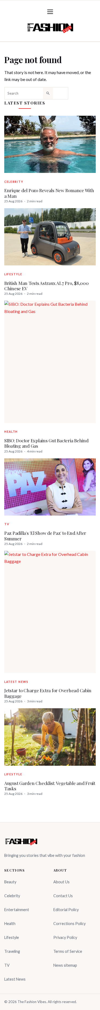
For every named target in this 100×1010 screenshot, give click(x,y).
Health (11, 431)
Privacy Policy (65, 937)
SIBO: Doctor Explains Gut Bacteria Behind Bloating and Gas (46, 443)
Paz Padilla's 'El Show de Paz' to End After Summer (45, 535)
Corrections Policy (69, 923)
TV (6, 524)
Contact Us (63, 895)
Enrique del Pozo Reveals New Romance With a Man (49, 193)
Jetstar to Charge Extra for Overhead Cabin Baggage (47, 693)
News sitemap (65, 965)
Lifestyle (13, 274)
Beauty (10, 882)
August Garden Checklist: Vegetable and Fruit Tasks (49, 785)
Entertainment (16, 909)
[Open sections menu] (50, 12)
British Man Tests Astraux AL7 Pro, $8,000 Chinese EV (46, 285)
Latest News (16, 681)
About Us (61, 882)
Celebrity (13, 181)
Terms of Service (67, 951)
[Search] (48, 93)
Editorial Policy (66, 909)
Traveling (12, 951)
